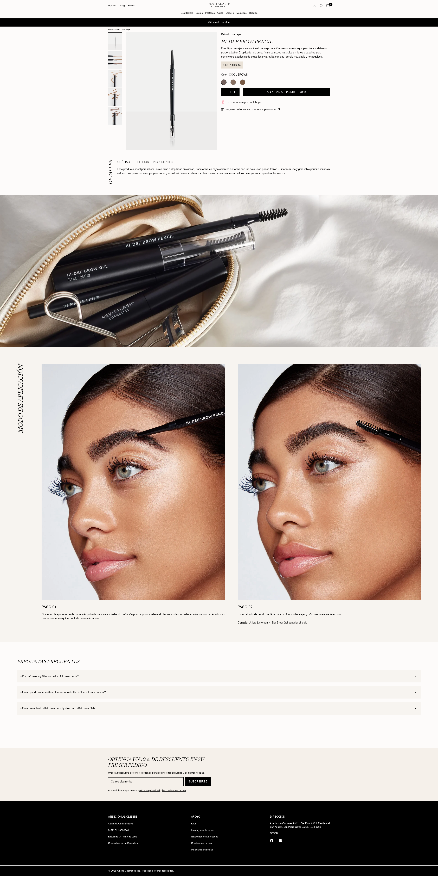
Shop (117, 29)
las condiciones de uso (174, 790)
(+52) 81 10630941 (118, 830)
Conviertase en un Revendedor (123, 843)
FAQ (193, 823)
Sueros (199, 12)
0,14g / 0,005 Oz (232, 65)
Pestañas (210, 12)
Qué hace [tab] (124, 162)
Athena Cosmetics (126, 870)
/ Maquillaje (125, 29)
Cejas (220, 12)
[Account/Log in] (314, 6)
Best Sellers (187, 12)
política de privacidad (149, 790)
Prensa (131, 5)
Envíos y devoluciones (202, 830)
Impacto (112, 5)
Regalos (253, 12)
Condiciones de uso (201, 843)
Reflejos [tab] (142, 162)
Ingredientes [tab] (163, 162)
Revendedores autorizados (204, 836)
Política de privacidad (202, 849)
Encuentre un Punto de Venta (122, 836)
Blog (122, 5)
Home (110, 29)
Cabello (230, 12)
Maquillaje (241, 12)
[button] (328, 6)
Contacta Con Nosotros (120, 823)
